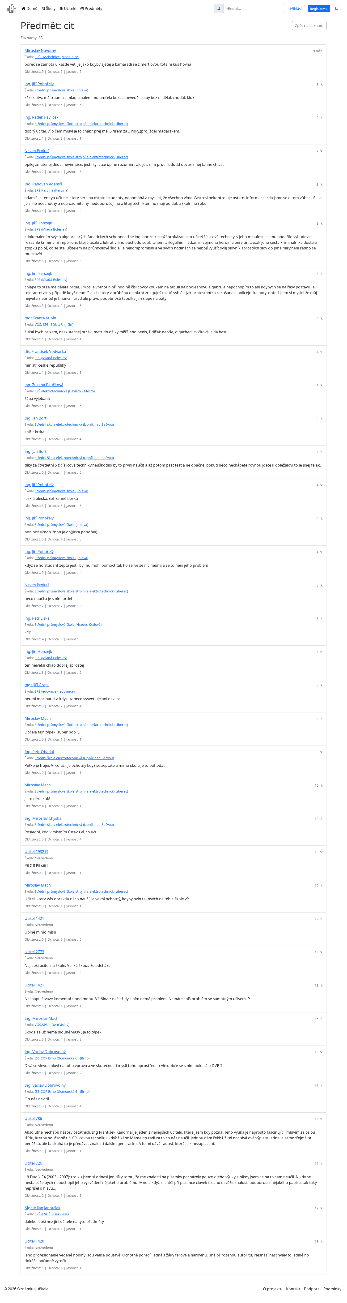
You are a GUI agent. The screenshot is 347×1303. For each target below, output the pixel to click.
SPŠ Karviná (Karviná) (51, 190)
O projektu (272, 1288)
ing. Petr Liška (37, 618)
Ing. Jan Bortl (36, 418)
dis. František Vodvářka (45, 351)
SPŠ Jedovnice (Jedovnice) (55, 691)
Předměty (93, 8)
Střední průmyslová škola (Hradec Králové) (68, 624)
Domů (32, 8)
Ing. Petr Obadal (39, 751)
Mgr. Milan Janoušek (42, 1207)
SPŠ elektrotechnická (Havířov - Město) (65, 391)
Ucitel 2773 (34, 951)
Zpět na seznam (309, 25)
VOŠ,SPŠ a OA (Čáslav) (52, 1024)
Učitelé (70, 8)
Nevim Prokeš (37, 150)
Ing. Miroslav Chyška (43, 818)
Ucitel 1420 (34, 1241)
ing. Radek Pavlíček (42, 117)
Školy (50, 8)
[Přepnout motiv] (336, 8)
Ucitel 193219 (36, 851)
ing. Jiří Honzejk (38, 223)
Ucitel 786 (33, 1118)
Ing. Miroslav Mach (42, 1018)
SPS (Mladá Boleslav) (51, 229)
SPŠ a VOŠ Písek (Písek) (52, 1214)
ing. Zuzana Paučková (44, 384)
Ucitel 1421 (34, 918)
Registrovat (319, 8)
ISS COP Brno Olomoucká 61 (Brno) (62, 1058)
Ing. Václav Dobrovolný (45, 1051)
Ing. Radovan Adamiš (43, 184)
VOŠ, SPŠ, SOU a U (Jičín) (54, 324)
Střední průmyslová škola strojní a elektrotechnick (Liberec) (81, 123)
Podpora (312, 1288)
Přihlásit (296, 8)
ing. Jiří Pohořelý (39, 83)
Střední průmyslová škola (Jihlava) (61, 90)
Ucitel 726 (33, 1163)
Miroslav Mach (38, 718)
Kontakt (293, 1288)
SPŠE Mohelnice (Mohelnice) (57, 57)
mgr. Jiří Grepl (37, 684)
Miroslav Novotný (40, 50)
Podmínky (332, 1288)
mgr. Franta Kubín (40, 318)
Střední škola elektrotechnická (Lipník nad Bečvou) (74, 424)
